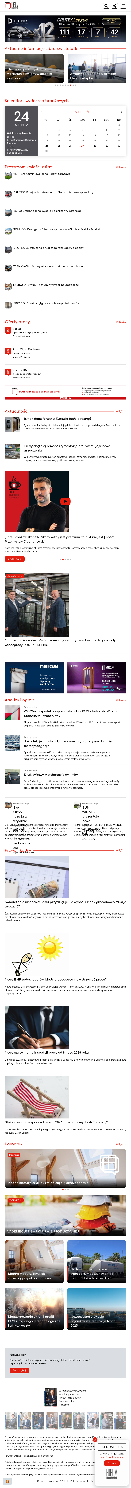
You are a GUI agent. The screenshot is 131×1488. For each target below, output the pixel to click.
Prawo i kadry (18, 850)
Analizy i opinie (20, 700)
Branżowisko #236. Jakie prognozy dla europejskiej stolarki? (51, 537)
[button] (60, 559)
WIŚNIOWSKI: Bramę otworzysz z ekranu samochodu (48, 266)
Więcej (121, 167)
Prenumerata (66, 1401)
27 (82, 145)
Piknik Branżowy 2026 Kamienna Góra (17, 151)
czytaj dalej (14, 554)
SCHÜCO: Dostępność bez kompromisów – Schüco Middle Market (56, 229)
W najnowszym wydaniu (72, 1391)
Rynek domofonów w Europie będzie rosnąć (57, 418)
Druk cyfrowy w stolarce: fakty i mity (51, 774)
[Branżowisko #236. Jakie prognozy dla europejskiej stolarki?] (65, 501)
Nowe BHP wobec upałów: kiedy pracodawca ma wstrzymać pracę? (56, 979)
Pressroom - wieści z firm (29, 167)
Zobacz (112, 1463)
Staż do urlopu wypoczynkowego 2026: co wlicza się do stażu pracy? (56, 1122)
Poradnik (14, 1144)
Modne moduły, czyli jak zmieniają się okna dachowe (47, 1182)
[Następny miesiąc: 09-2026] (122, 112)
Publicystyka (30, 707)
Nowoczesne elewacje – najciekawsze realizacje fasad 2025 (93, 1321)
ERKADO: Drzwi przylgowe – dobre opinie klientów (46, 303)
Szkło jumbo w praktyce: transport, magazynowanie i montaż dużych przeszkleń (92, 1274)
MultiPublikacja (21, 804)
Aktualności (16, 411)
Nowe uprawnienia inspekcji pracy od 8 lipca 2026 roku (47, 1052)
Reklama (64, 1405)
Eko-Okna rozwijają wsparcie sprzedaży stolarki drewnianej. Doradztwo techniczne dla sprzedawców (23, 830)
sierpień (82, 112)
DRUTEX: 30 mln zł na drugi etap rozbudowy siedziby (48, 248)
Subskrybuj (19, 1370)
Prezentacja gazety (70, 1398)
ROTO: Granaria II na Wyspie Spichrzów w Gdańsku (47, 211)
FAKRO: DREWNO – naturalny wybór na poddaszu (46, 285)
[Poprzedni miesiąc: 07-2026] (42, 112)
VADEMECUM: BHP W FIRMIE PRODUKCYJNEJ (43, 1231)
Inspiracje (14, 1155)
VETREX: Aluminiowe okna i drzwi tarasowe (41, 174)
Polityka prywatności (82, 1481)
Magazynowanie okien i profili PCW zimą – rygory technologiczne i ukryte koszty (34, 1321)
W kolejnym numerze (70, 1394)
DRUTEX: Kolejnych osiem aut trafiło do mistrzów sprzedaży (53, 192)
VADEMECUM (15, 1200)
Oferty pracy (17, 322)
